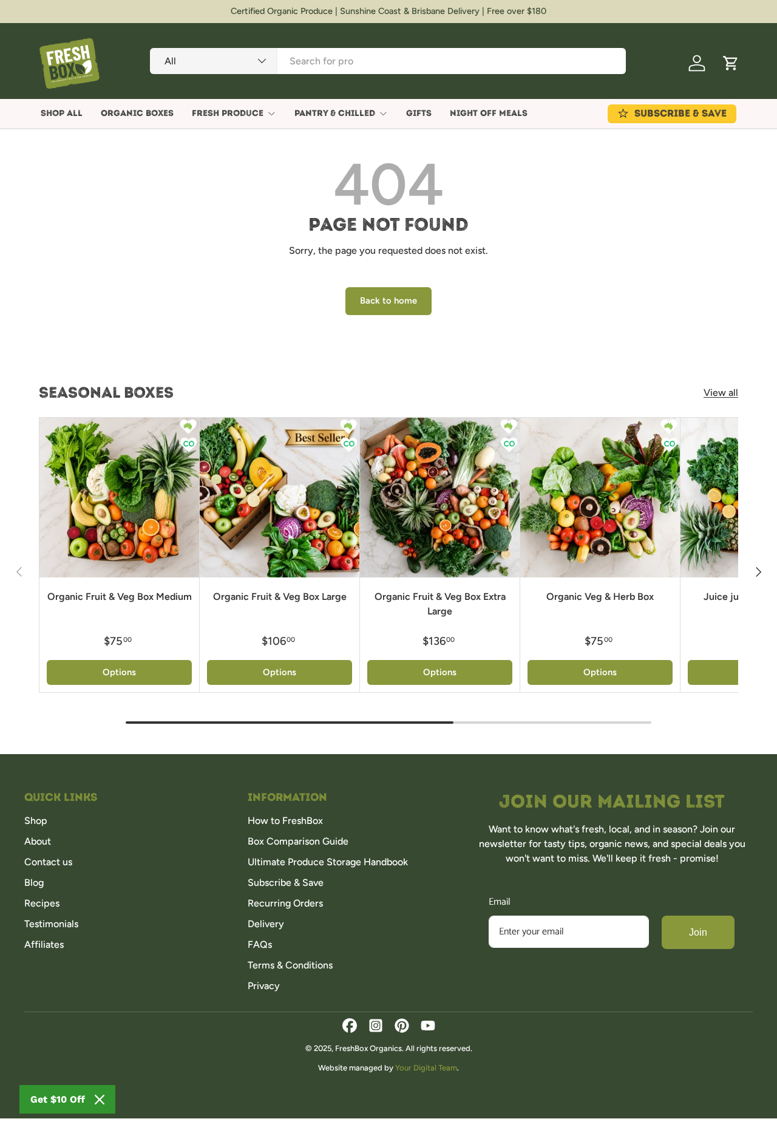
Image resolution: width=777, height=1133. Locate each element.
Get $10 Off (57, 1099)
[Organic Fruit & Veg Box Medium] (119, 497)
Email (500, 902)
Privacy (264, 986)
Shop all (62, 113)
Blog (34, 882)
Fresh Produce (227, 113)
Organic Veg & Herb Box (600, 596)
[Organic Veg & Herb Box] (600, 497)
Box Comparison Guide (298, 841)
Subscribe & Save (286, 882)
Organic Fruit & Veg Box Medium (119, 596)
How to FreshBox (285, 820)
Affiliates (44, 944)
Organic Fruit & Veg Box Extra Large (440, 604)
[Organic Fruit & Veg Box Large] (279, 497)
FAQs (260, 944)
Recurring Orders (285, 903)
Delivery (266, 924)
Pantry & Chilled (334, 113)
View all (721, 392)
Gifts (419, 113)
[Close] (99, 1099)
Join (698, 932)
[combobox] (388, 61)
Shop (35, 820)
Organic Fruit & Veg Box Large (280, 596)
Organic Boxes (137, 113)
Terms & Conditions (290, 965)
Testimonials (51, 924)
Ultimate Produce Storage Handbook (328, 862)
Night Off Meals (489, 113)
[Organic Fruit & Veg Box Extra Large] (440, 497)
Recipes (41, 903)
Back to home (388, 300)
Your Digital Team (426, 1067)
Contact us (48, 862)
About (37, 841)
